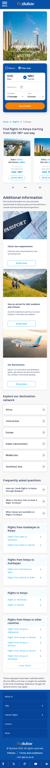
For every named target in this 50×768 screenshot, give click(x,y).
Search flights (25, 106)
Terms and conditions (31, 753)
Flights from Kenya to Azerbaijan (18, 657)
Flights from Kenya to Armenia (18, 644)
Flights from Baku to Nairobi (21, 545)
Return (11, 68)
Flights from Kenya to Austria (22, 650)
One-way (26, 68)
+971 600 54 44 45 (25, 757)
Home (5, 121)
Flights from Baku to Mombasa (17, 538)
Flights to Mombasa (17, 599)
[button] (25, 187)
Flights (15, 121)
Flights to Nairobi (16, 605)
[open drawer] (5, 3)
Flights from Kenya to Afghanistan (18, 630)
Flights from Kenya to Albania (22, 637)
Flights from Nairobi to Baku (21, 577)
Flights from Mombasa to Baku (20, 571)
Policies (11, 753)
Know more (21, 263)
